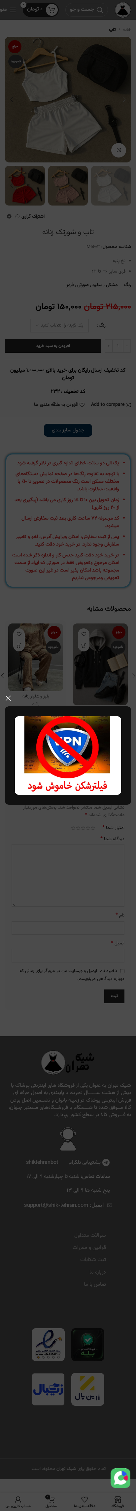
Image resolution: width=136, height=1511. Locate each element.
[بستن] (8, 698)
